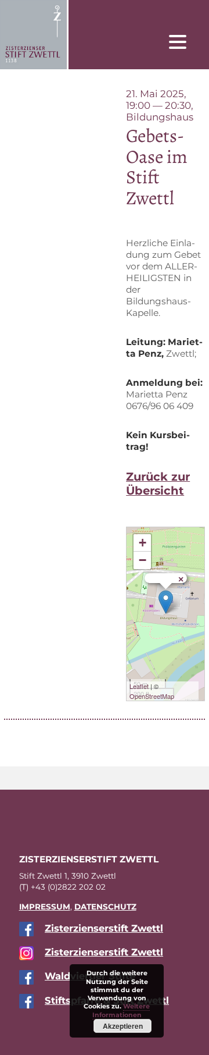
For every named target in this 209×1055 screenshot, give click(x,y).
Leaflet (139, 686)
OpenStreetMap (151, 696)
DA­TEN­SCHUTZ (105, 906)
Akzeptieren (123, 1026)
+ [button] (142, 542)
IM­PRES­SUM (44, 906)
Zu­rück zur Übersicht (158, 484)
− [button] (142, 560)
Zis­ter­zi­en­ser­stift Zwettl (104, 928)
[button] (186, 41)
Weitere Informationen (121, 1010)
